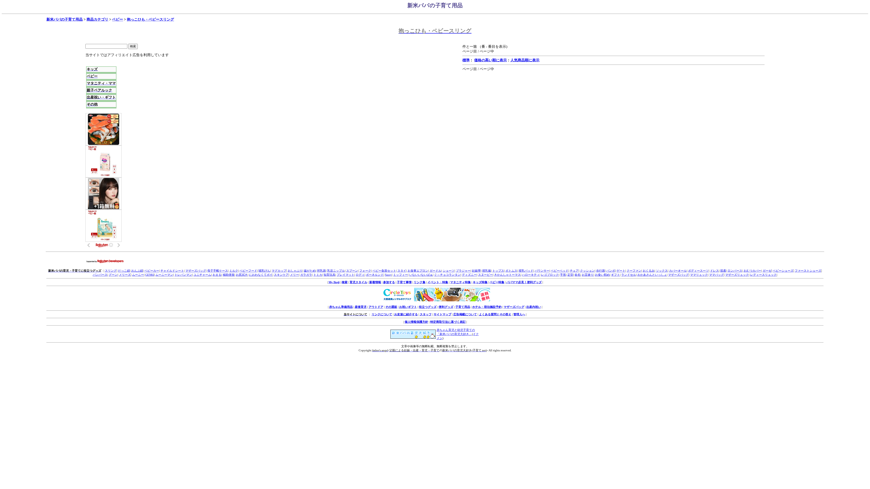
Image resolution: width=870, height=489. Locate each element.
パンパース (100, 274)
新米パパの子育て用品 (64, 19)
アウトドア (376, 307)
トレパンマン (183, 274)
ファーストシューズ (808, 270)
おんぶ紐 (137, 270)
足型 (570, 274)
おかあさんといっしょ (652, 274)
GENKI (149, 274)
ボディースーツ (698, 270)
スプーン (352, 270)
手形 (563, 274)
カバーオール (678, 270)
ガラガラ (306, 274)
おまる (217, 274)
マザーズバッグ (195, 270)
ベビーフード (248, 270)
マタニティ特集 (460, 282)
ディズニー (469, 274)
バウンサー (542, 270)
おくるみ (649, 270)
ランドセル (628, 274)
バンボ (610, 270)
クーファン (634, 270)
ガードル (435, 270)
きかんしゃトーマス (507, 274)
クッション (587, 270)
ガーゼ (767, 270)
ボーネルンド (375, 274)
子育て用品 (462, 307)
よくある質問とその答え (495, 314)
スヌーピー (485, 274)
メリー (294, 274)
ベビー (117, 19)
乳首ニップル (336, 270)
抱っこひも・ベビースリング (150, 19)
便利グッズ (446, 307)
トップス (498, 270)
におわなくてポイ (261, 274)
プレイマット (345, 274)
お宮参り (588, 274)
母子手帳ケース (217, 270)
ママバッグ (716, 274)
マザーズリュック (737, 274)
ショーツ (448, 270)
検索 (345, 282)
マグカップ (279, 270)
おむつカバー (752, 270)
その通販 (391, 307)
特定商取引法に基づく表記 (448, 322)
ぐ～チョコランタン (447, 274)
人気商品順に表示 (524, 60)
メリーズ (125, 274)
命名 (577, 274)
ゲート (620, 270)
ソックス (662, 270)
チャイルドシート (172, 270)
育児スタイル (358, 282)
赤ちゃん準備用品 (341, 307)
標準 (466, 60)
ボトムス (511, 270)
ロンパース (734, 270)
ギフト (615, 274)
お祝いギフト (408, 307)
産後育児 (361, 307)
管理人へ (519, 314)
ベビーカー (151, 270)
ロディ (360, 274)
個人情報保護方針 (416, 322)
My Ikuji (334, 282)
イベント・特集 (438, 282)
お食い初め (602, 274)
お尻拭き (242, 274)
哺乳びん (264, 270)
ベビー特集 (497, 282)
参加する (389, 282)
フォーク (365, 270)
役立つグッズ (428, 307)
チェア (574, 270)
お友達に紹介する (406, 314)
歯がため (310, 270)
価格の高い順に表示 (490, 60)
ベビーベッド (559, 270)
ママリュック (699, 274)
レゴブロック (550, 274)
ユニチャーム (202, 274)
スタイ (401, 270)
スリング (111, 270)
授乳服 (486, 270)
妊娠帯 (476, 270)
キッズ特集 (480, 282)
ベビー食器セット (384, 270)
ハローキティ (531, 274)
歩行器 (600, 270)
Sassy (388, 274)
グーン (113, 274)
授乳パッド (526, 270)
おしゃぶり (295, 270)
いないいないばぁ (421, 274)
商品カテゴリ (97, 19)
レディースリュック (763, 274)
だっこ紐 (124, 270)
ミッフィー (400, 274)
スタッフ (426, 314)
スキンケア (281, 274)
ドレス (714, 270)
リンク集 (419, 282)
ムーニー (138, 274)
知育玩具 (329, 274)
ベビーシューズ (783, 270)
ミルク (233, 270)
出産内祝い (533, 307)
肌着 (723, 270)
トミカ (317, 274)
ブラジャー (463, 270)
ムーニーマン (164, 274)
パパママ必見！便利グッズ (524, 282)
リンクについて (382, 314)
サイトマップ (442, 314)
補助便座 (228, 274)
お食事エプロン (418, 270)
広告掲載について (465, 314)
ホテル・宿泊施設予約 (487, 307)
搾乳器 (321, 270)
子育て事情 (404, 282)
